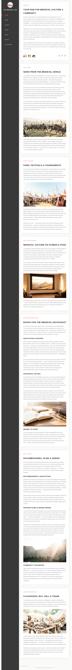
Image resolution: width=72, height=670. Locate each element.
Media (6, 29)
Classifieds (8, 44)
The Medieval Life (10, 10)
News (6, 20)
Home (6, 15)
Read (6, 34)
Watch (7, 39)
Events (7, 25)
